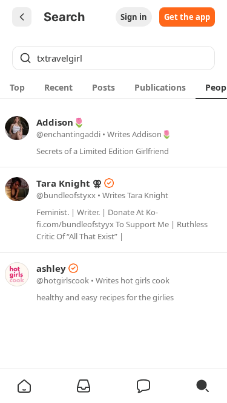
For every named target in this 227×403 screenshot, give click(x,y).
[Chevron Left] (21, 17)
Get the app (187, 16)
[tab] (17, 87)
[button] (24, 386)
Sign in (133, 16)
